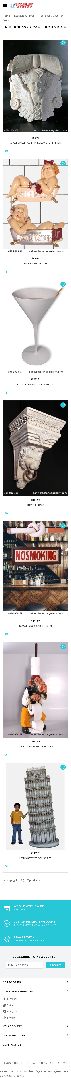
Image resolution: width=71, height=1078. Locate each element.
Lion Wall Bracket (35, 505)
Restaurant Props (24, 15)
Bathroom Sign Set (35, 263)
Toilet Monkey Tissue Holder (35, 746)
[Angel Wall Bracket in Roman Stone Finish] (35, 86)
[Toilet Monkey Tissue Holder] (35, 690)
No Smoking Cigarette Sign (35, 625)
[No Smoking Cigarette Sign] (35, 569)
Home (6, 15)
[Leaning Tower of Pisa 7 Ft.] (35, 806)
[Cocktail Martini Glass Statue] (35, 328)
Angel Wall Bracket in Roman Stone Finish (35, 142)
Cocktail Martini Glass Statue (35, 384)
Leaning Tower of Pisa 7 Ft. (35, 858)
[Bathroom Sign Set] (35, 207)
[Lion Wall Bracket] (35, 448)
